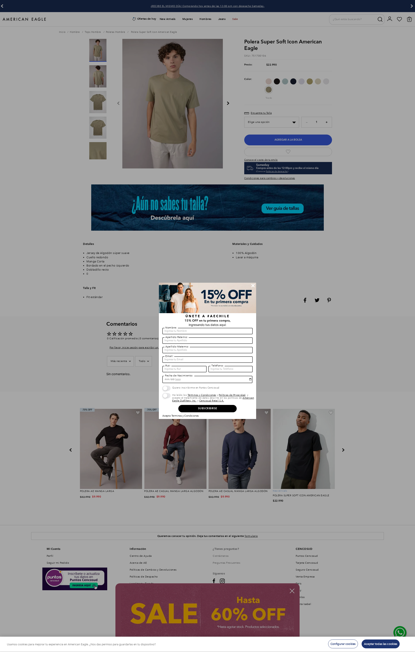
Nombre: (171, 327)
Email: (169, 356)
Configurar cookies (343, 644)
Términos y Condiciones (202, 395)
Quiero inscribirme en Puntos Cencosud (195, 387)
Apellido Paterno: (176, 337)
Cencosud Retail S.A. (211, 400)
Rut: (168, 365)
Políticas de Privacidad (232, 395)
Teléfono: (217, 365)
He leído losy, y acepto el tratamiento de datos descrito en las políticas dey (213, 398)
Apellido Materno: (177, 346)
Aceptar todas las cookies (380, 644)
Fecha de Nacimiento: (179, 375)
